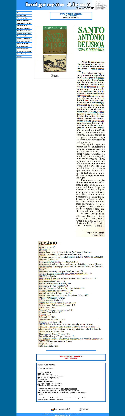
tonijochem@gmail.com (69, 389)
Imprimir (86, 409)
